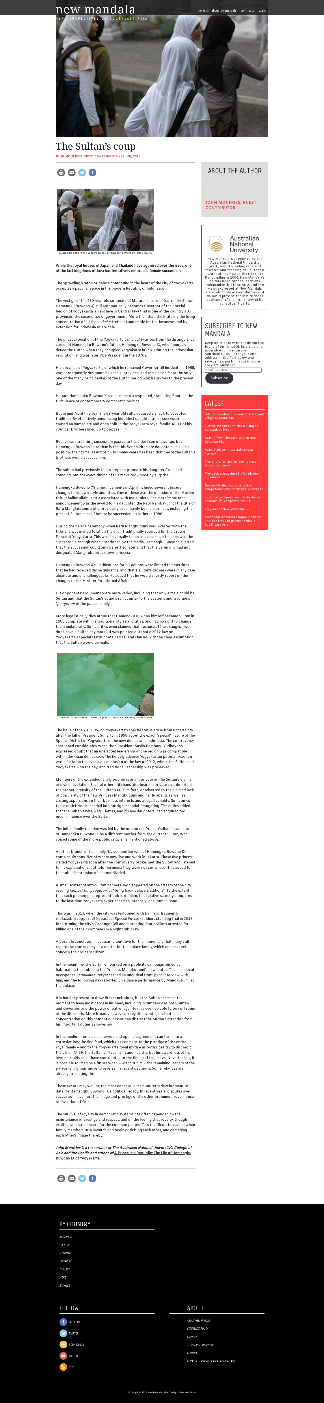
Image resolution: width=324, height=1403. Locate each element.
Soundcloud (76, 1345)
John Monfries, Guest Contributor (87, 156)
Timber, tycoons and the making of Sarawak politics (231, 428)
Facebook (74, 1322)
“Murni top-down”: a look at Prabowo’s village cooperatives (234, 416)
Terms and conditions (200, 1345)
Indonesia (66, 1237)
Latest (214, 403)
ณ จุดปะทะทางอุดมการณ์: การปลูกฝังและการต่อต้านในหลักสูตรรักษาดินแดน (233, 499)
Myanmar (65, 1253)
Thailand (65, 1269)
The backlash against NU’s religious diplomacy (232, 476)
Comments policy (197, 1329)
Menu (201, 11)
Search (263, 11)
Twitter (73, 1333)
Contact (192, 1337)
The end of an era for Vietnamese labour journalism (230, 464)
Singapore (66, 1261)
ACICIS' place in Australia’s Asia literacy (229, 452)
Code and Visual (187, 1392)
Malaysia (65, 1245)
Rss (71, 1367)
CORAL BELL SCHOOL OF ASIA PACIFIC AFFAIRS (211, 1361)
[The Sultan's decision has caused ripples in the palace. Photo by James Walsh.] (105, 684)
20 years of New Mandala (224, 510)
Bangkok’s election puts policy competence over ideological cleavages (234, 488)
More (63, 1277)
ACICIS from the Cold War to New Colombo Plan (231, 440)
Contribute (194, 1353)
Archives (65, 1286)
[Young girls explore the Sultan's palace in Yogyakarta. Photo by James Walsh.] (105, 220)
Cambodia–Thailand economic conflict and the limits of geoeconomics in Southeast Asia (233, 521)
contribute (247, 11)
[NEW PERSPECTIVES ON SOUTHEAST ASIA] (95, 9)
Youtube (73, 1356)
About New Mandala (224, 11)
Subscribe (219, 378)
